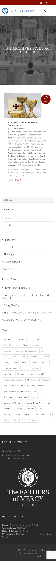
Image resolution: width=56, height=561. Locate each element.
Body (14, 138)
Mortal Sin (39, 144)
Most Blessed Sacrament (17, 147)
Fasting (14, 357)
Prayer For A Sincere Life (17, 287)
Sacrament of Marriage (27, 397)
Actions (38, 339)
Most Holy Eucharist (34, 147)
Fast (5, 357)
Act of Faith (27, 132)
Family (43, 351)
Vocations (9, 268)
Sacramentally (13, 162)
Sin (20, 162)
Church (38, 345)
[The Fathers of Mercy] (18, 10)
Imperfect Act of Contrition (25, 144)
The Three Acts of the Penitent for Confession (28, 312)
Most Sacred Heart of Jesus (37, 380)
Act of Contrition (16, 132)
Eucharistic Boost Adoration (26, 351)
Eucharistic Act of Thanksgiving (27, 141)
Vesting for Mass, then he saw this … (22, 319)
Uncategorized (12, 261)
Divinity (38, 138)
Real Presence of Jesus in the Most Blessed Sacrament (24, 385)
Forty (24, 357)
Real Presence (31, 150)
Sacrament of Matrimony (13, 403)
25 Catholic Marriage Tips (14, 339)
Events (7, 225)
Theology (9, 254)
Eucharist (11, 141)
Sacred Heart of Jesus (35, 403)
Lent (15, 362)
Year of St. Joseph (28, 420)
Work (16, 420)
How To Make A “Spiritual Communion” (23, 124)
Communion (21, 138)
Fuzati (38, 556)
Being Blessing (12, 305)
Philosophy (9, 239)
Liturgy (24, 368)
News (7, 232)
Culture (8, 217)
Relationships (9, 397)
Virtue (18, 414)
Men (31, 374)
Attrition (23, 135)
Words (6, 420)
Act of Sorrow (37, 132)
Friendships (34, 357)
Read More (14, 179)
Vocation (28, 414)
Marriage (35, 368)
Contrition (30, 138)
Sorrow (24, 162)
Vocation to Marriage (43, 414)
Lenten (24, 362)
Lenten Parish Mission (39, 362)
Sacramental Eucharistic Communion (31, 159)
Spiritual (35, 162)
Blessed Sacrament (34, 135)
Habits (46, 357)
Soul (29, 162)
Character (27, 345)
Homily (6, 362)
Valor (40, 409)
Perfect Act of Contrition (16, 150)
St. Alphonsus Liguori (25, 165)
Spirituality (10, 246)
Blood (10, 138)
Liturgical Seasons (11, 368)
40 (29, 339)
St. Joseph (18, 409)
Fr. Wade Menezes (17, 129)
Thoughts (30, 409)
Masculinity (8, 374)
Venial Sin (37, 165)
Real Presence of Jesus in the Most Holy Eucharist (26, 156)
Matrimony (21, 374)
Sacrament (12, 159)
